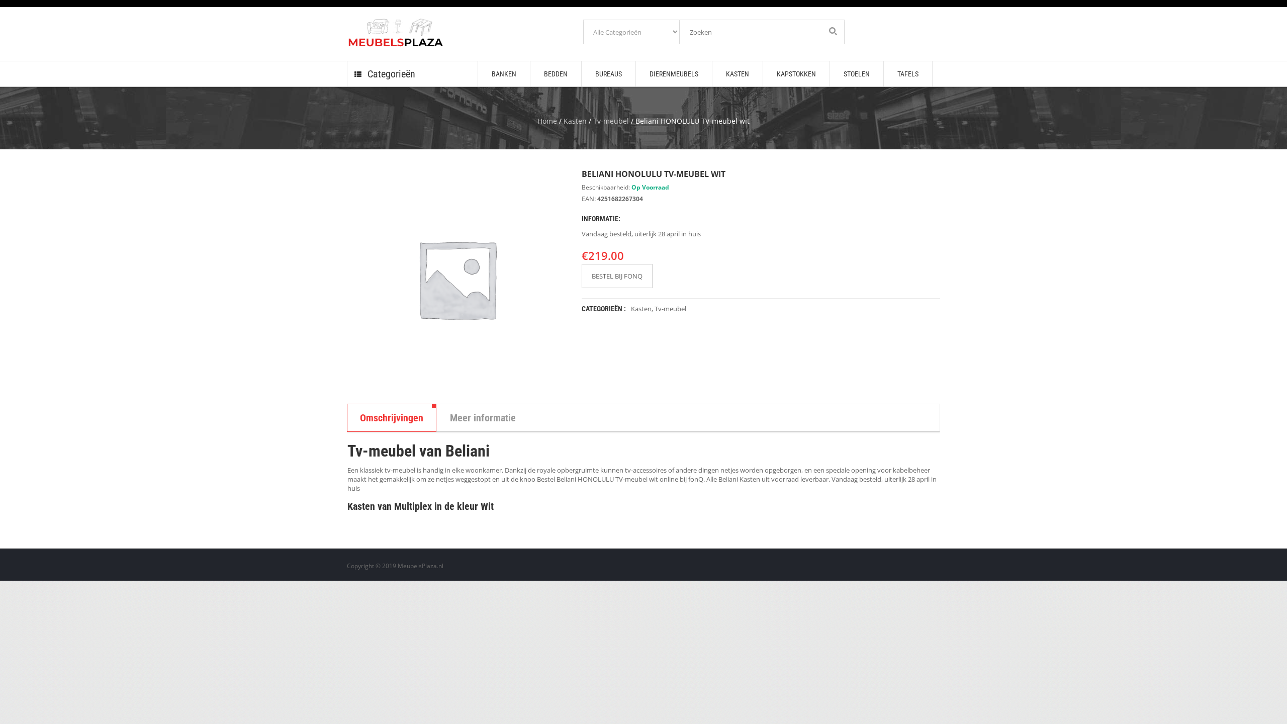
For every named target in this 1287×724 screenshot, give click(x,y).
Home (547, 121)
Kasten (575, 121)
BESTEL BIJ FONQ (617, 276)
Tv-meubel (611, 121)
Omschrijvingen (391, 418)
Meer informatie (483, 418)
